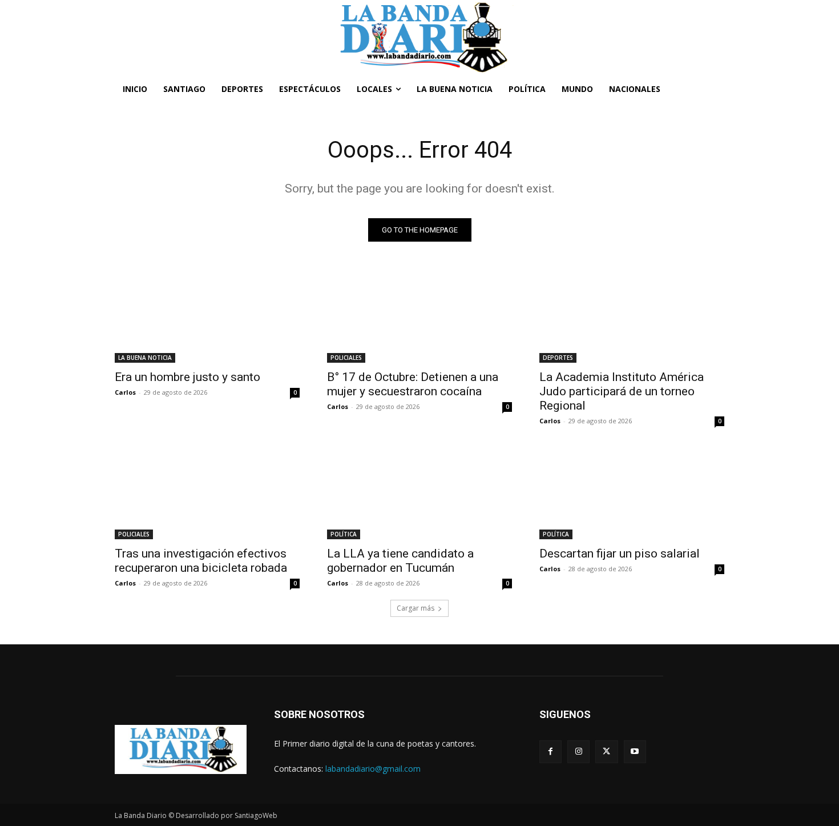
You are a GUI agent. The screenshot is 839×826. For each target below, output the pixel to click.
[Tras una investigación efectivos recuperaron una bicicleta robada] (207, 493)
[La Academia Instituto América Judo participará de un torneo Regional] (631, 316)
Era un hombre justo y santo (187, 377)
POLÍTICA (343, 534)
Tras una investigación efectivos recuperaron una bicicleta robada (201, 561)
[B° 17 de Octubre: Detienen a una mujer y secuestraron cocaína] (419, 316)
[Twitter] (606, 751)
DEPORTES (558, 358)
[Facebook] (550, 751)
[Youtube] (635, 751)
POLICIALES (346, 358)
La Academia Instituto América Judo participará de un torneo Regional (621, 391)
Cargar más (415, 608)
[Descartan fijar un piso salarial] (631, 493)
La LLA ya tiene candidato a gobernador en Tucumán (400, 561)
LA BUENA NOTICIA (145, 358)
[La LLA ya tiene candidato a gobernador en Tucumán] (419, 493)
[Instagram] (578, 751)
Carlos (125, 392)
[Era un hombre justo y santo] (207, 316)
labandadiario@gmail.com (373, 768)
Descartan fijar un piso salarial (619, 553)
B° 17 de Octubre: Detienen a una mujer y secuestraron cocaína (412, 384)
